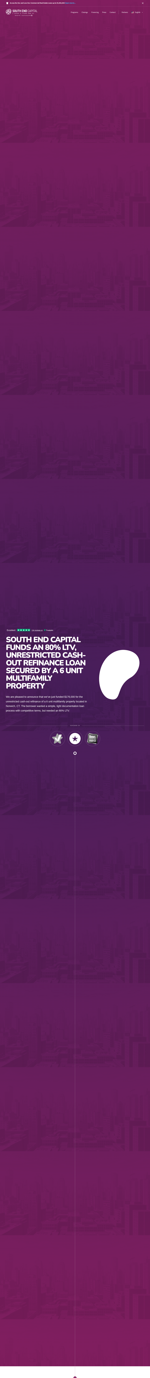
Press (104, 12)
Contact (113, 12)
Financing (95, 12)
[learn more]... (70, 3)
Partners (125, 12)
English (137, 12)
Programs (74, 12)
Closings (85, 12)
